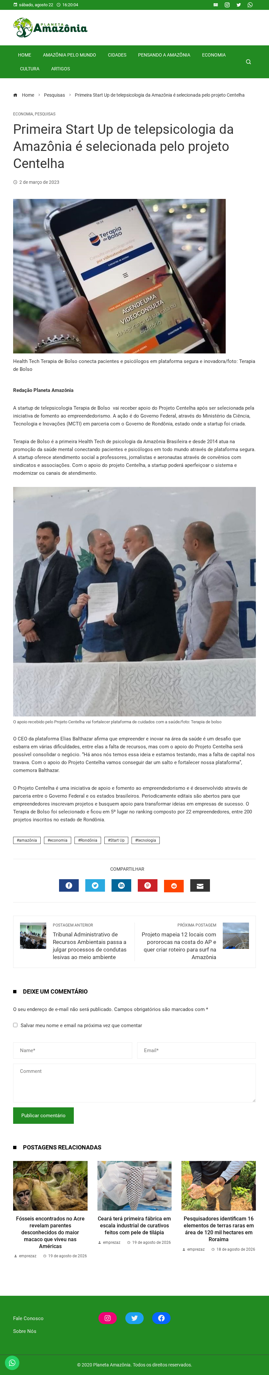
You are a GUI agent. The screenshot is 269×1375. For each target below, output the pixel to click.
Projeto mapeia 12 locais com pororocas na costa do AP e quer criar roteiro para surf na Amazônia (179, 941)
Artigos (60, 68)
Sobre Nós (24, 1331)
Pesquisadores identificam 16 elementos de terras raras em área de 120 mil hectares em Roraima (219, 1229)
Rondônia (88, 840)
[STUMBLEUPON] (174, 886)
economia (59, 840)
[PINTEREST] (147, 885)
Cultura (29, 68)
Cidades (117, 55)
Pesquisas (45, 114)
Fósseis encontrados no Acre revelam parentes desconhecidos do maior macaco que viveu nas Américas (50, 1232)
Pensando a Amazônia (164, 55)
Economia (214, 55)
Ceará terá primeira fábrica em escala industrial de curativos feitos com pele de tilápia (134, 1226)
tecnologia (146, 840)
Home (24, 55)
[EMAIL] (200, 885)
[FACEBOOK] (69, 885)
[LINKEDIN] (121, 885)
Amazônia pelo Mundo (69, 55)
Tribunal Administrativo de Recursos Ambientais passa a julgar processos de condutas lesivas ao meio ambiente (90, 941)
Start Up (117, 840)
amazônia (28, 840)
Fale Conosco (28, 1318)
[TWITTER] (95, 885)
